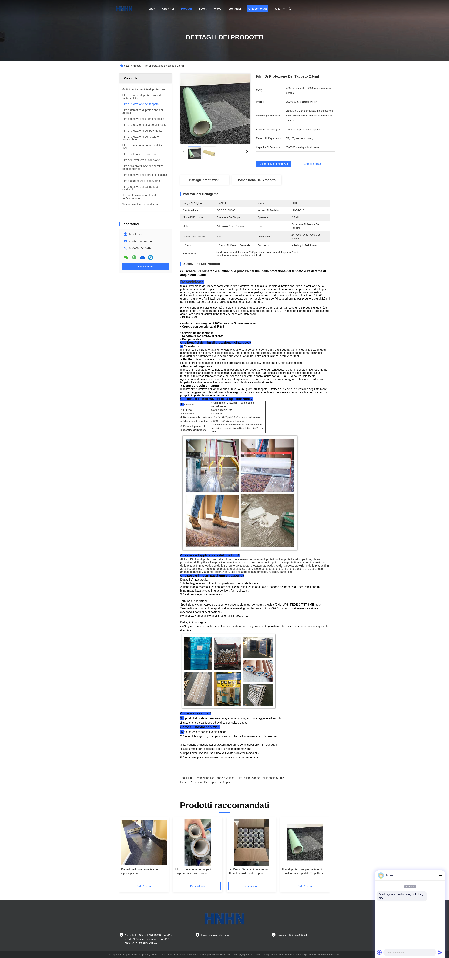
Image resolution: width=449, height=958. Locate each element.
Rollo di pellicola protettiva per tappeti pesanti (140, 871)
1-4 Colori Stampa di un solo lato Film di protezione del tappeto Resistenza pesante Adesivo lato (248, 872)
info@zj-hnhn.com (140, 241)
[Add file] (379, 952)
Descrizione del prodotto (257, 180)
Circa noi (168, 8)
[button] (125, 850)
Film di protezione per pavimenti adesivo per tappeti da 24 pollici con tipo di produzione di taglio (304, 872)
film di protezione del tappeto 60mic (260, 777)
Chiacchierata (257, 8)
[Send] (440, 952)
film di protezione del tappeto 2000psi (205, 782)
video (218, 8)
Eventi (203, 8)
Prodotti (186, 8)
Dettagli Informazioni (204, 180)
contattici (235, 8)
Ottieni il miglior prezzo (274, 163)
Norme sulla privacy (139, 954)
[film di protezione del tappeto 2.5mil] (215, 109)
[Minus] (440, 875)
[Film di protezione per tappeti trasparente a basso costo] (198, 842)
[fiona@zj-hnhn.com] (150, 257)
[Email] (142, 257)
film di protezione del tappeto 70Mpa (210, 777)
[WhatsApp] (134, 257)
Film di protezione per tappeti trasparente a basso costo (193, 871)
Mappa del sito (117, 954)
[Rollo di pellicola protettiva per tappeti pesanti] (144, 842)
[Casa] (124, 9)
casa (152, 8)
